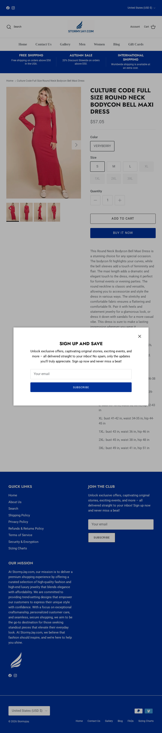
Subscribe (81, 387)
